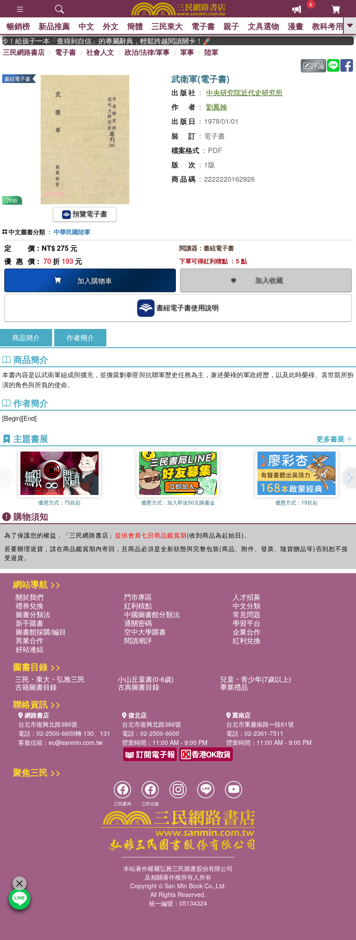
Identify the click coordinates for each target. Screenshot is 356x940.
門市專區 (138, 597)
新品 (54, 26)
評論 (318, 65)
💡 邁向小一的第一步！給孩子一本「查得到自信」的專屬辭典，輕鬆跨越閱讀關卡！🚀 (100, 41)
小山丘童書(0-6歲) (146, 679)
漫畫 (295, 26)
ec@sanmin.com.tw (75, 742)
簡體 (135, 26)
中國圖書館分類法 (152, 614)
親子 (231, 26)
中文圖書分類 (27, 231)
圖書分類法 (33, 614)
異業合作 (29, 640)
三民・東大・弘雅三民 (50, 679)
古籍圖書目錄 (36, 687)
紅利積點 (138, 606)
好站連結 (29, 649)
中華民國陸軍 (72, 231)
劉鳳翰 (216, 107)
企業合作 (246, 632)
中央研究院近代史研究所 (244, 92)
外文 (111, 26)
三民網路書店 (24, 52)
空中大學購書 (145, 632)
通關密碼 (138, 623)
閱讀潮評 (138, 640)
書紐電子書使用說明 (187, 307)
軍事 (187, 52)
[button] (349, 478)
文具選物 (263, 26)
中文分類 (246, 606)
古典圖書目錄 (138, 687)
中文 (86, 26)
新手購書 (29, 623)
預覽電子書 (89, 214)
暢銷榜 (18, 26)
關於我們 (29, 597)
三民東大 (167, 26)
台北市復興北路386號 (47, 724)
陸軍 (211, 52)
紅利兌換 (246, 640)
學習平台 (246, 623)
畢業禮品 (234, 687)
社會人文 (100, 52)
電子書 (203, 26)
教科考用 (327, 26)
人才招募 (246, 597)
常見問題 (246, 614)
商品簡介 (26, 337)
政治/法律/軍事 (147, 52)
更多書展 (331, 439)
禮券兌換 (29, 606)
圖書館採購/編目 (41, 632)
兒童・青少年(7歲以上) (255, 679)
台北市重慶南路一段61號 (260, 724)
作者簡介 (80, 337)
